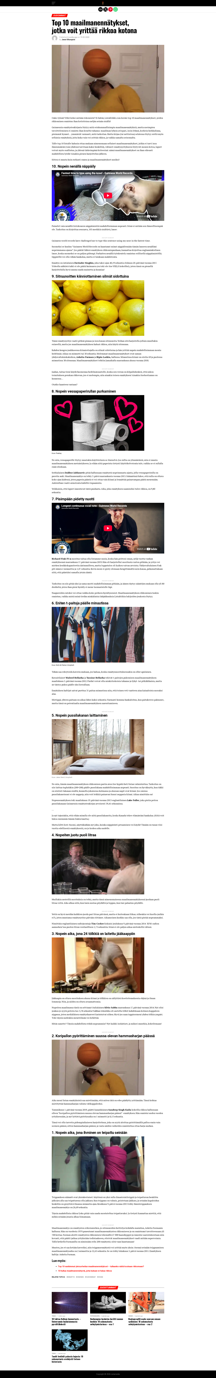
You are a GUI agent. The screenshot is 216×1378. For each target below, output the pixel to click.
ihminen (80, 1277)
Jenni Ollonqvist (68, 40)
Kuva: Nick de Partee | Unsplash (63, 665)
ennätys (71, 1277)
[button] (54, 3)
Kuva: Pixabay (57, 453)
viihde (100, 1277)
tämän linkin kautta (78, 818)
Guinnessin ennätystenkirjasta (67, 127)
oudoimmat (91, 1277)
